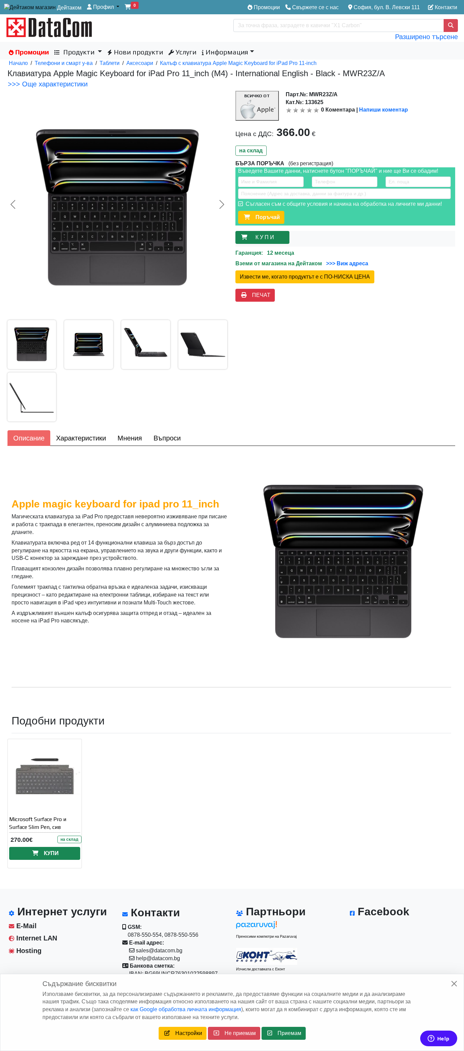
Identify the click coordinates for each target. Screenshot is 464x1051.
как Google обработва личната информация (185, 1009)
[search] (451, 25)
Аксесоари (139, 63)
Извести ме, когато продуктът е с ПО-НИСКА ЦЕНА (305, 277)
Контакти (445, 7)
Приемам (286, 1033)
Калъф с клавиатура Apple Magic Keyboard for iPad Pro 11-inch (238, 63)
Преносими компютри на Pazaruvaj (266, 936)
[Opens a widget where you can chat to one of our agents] (438, 1039)
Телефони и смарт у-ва (64, 63)
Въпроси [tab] (167, 438)
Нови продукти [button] (137, 52)
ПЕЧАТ (258, 295)
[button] (103, 7)
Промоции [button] (31, 52)
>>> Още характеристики (48, 84)
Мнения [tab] (130, 438)
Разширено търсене (426, 36)
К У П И (266, 237)
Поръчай (265, 217)
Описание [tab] (28, 438)
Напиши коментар (383, 110)
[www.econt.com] (266, 956)
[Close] (454, 984)
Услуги (185, 52)
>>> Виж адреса (346, 263)
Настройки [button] (186, 1033)
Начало (18, 63)
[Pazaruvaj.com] (266, 926)
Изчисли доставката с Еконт (260, 969)
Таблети (110, 63)
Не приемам (237, 1033)
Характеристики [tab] (81, 438)
